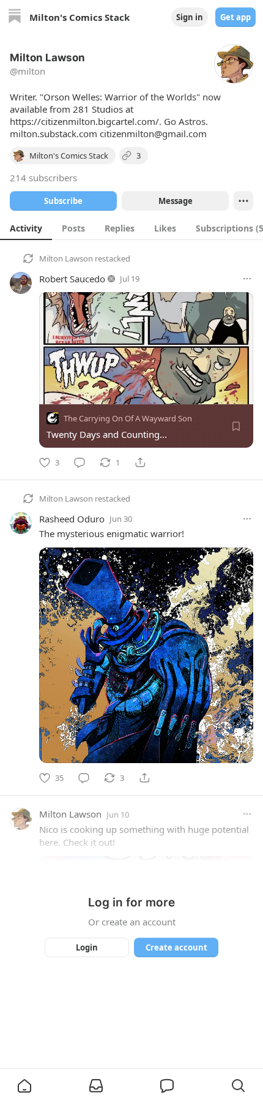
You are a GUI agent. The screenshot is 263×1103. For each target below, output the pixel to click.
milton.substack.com (53, 133)
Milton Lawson (66, 258)
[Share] (140, 462)
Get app (235, 17)
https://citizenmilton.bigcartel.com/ (84, 121)
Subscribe (63, 200)
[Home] (14, 17)
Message (175, 200)
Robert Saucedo (72, 279)
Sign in (189, 17)
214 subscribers (43, 177)
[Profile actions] (243, 201)
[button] (24, 1086)
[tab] (26, 228)
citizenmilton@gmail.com (153, 133)
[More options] (247, 278)
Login (87, 947)
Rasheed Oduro (72, 519)
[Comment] (79, 462)
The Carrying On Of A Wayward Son (128, 418)
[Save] (236, 426)
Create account (176, 947)
